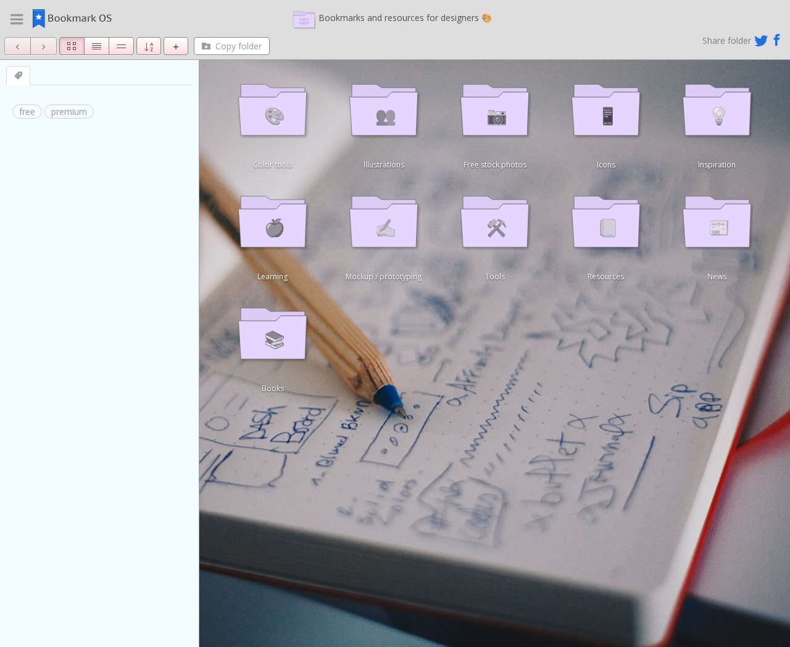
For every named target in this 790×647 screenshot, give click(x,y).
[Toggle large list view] (121, 46)
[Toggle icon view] (72, 46)
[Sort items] (148, 46)
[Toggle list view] (96, 46)
